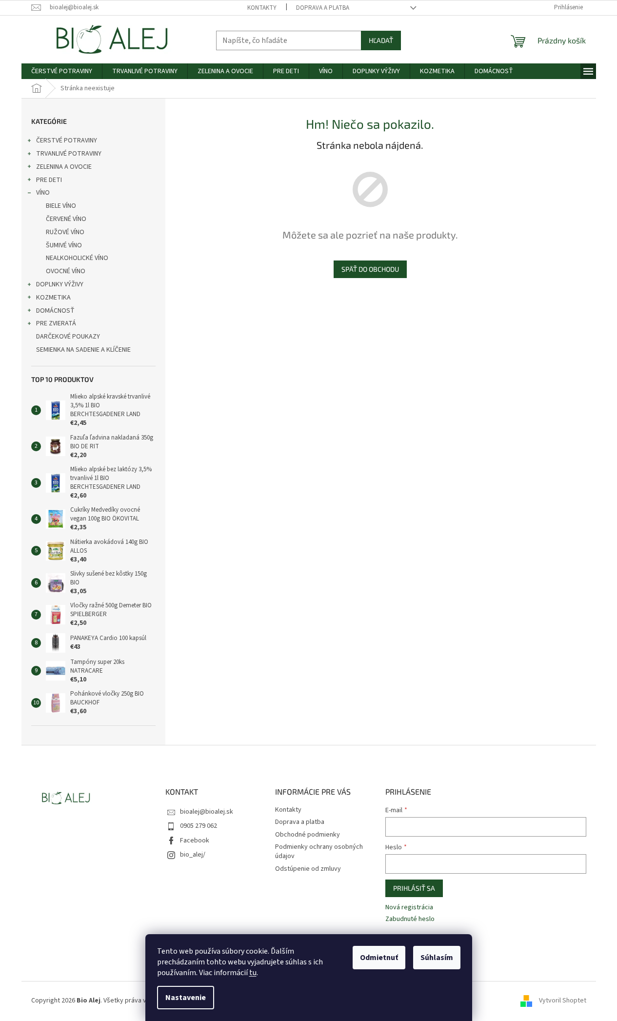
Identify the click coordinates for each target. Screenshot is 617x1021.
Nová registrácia (409, 907)
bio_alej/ (192, 855)
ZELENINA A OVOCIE (64, 167)
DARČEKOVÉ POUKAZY (68, 336)
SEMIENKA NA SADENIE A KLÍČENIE (83, 350)
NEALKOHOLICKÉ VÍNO (77, 258)
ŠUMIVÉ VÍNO (64, 245)
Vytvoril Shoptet (562, 1000)
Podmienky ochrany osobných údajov (319, 851)
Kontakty (262, 7)
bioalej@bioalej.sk (206, 812)
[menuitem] (61, 71)
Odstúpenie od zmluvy (308, 869)
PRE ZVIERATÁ (56, 323)
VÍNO (43, 193)
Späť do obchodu (370, 269)
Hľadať (381, 40)
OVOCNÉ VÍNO (65, 271)
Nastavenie (185, 997)
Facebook (194, 840)
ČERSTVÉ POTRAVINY (66, 140)
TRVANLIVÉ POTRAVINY (68, 154)
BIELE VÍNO (61, 206)
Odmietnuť (379, 957)
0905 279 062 (198, 826)
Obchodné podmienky (307, 835)
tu (253, 972)
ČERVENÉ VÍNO (66, 219)
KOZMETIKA (53, 297)
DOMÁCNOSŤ (55, 311)
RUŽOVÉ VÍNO (65, 232)
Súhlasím (436, 957)
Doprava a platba (322, 7)
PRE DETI (49, 180)
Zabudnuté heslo (410, 919)
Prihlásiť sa (414, 888)
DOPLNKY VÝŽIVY (59, 284)
